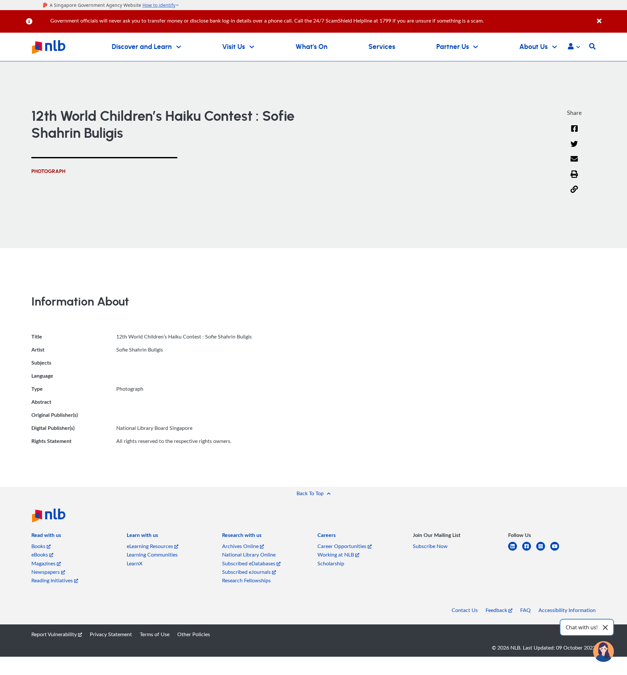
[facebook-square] (529, 550)
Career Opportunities (342, 546)
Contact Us (465, 610)
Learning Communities (152, 554)
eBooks (40, 554)
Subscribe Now (430, 546)
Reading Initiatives (52, 580)
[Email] (574, 163)
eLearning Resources (150, 546)
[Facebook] (574, 132)
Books (39, 546)
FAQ (525, 610)
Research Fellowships (246, 580)
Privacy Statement (111, 634)
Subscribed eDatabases (249, 563)
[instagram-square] (543, 550)
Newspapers (46, 571)
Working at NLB (336, 554)
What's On (312, 46)
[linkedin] (515, 550)
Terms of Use (154, 634)
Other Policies (193, 634)
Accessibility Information (567, 610)
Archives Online (241, 546)
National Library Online (249, 554)
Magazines (44, 563)
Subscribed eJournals (247, 571)
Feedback (497, 610)
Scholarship (330, 563)
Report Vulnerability (54, 634)
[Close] (611, 17)
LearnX (134, 563)
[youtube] (557, 550)
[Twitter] (574, 148)
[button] (574, 47)
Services (381, 46)
